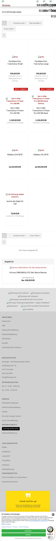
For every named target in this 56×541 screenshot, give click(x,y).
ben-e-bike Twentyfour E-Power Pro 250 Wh (15, 110)
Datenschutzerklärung (10, 330)
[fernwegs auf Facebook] (18, 293)
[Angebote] (51, 261)
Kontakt (5, 343)
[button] (4, 23)
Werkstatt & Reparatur (10, 403)
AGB (3, 325)
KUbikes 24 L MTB (41, 155)
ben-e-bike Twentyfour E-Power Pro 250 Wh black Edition (41, 110)
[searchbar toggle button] (39, 3)
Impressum (6, 321)
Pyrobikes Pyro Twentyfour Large (41, 62)
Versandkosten (9, 473)
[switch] (50, 537)
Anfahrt (4, 412)
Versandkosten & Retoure (11, 347)
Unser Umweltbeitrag (10, 420)
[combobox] (19, 23)
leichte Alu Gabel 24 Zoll (15, 202)
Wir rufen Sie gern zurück (11, 416)
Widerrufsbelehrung (9, 334)
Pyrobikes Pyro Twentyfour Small (15, 62)
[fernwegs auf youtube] (39, 293)
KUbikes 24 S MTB (15, 155)
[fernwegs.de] (5, 3)
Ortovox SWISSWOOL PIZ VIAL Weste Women (28, 273)
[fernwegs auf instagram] (28, 297)
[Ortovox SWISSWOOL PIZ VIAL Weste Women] (28, 267)
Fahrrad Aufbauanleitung (11, 407)
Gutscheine (6, 339)
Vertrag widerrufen (10, 429)
